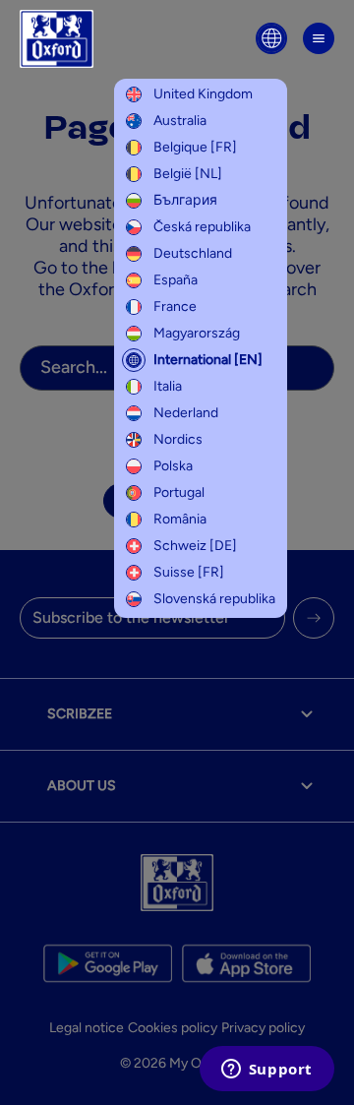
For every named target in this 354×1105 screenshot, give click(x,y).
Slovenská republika (214, 598)
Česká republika (202, 226)
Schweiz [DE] (195, 545)
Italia (167, 386)
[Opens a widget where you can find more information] (266, 1070)
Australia (179, 120)
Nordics (178, 439)
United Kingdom (203, 94)
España (175, 280)
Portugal (179, 492)
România (179, 519)
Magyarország (196, 333)
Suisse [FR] (188, 572)
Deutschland (192, 253)
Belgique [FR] (195, 147)
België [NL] (187, 173)
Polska (173, 466)
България (185, 200)
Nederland (185, 412)
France (175, 306)
